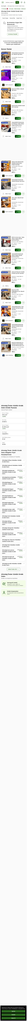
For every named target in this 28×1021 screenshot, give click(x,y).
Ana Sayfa (3, 6)
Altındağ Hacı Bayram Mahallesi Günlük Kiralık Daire (11, 540)
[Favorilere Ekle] (23, 66)
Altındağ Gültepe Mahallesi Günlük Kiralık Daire (9, 522)
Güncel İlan (12, 18)
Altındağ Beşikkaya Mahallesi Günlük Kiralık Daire (9, 497)
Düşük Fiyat (19, 18)
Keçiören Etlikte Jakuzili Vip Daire (18, 89)
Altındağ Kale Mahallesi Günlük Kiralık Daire (11, 545)
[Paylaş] (24, 2)
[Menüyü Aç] (2, 2)
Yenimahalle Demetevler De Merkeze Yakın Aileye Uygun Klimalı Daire (18, 124)
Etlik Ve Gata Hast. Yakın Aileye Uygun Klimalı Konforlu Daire (18, 239)
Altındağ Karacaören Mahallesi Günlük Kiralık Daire (9, 551)
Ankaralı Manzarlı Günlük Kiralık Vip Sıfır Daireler (18, 272)
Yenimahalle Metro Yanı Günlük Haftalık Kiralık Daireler (18, 308)
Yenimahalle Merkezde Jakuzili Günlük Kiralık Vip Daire (17, 326)
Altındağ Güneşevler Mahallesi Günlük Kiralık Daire (10, 528)
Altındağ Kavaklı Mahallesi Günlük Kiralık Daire (11, 564)
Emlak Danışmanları (12, 591)
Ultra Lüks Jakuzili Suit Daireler (17, 198)
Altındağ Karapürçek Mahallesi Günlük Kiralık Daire (9, 558)
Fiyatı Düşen (5, 18)
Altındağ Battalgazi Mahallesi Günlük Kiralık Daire (9, 490)
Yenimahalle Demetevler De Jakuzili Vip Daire (18, 53)
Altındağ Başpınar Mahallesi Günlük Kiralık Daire (9, 484)
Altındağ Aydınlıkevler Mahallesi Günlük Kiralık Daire (9, 472)
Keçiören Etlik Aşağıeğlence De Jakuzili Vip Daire (18, 291)
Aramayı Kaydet (12, 34)
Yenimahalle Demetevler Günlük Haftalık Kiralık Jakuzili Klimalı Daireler (18, 72)
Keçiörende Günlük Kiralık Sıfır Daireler (18, 106)
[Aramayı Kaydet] (21, 2)
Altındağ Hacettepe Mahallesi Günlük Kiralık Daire (9, 534)
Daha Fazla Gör (12, 569)
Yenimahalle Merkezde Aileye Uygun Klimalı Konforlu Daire (17, 255)
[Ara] (17, 2)
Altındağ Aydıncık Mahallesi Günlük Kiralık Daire (12, 466)
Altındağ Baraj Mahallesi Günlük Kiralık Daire (9, 478)
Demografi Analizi (12, 582)
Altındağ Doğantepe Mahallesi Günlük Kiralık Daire (9, 504)
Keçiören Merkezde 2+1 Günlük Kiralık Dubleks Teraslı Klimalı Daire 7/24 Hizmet (18, 344)
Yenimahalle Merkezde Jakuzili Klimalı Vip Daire (18, 180)
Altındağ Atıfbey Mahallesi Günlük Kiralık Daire (11, 460)
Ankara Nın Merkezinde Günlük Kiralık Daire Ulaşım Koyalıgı (17, 163)
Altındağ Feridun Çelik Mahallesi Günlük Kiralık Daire (9, 511)
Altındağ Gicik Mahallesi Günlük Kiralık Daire (11, 516)
